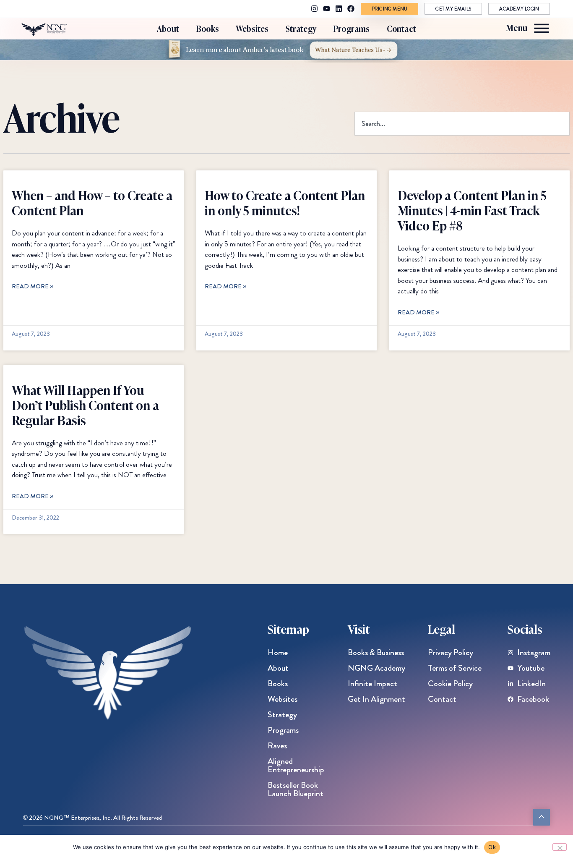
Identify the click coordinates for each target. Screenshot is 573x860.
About (168, 28)
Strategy (301, 28)
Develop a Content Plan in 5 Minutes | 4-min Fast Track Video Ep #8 (472, 210)
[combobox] (462, 124)
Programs (351, 28)
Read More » (32, 286)
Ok (492, 847)
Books (207, 28)
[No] (559, 847)
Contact (401, 28)
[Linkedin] (338, 8)
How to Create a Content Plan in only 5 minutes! (285, 202)
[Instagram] (314, 8)
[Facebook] (350, 8)
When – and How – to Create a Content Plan (92, 202)
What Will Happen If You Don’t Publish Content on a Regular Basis (85, 404)
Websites (252, 28)
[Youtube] (326, 8)
